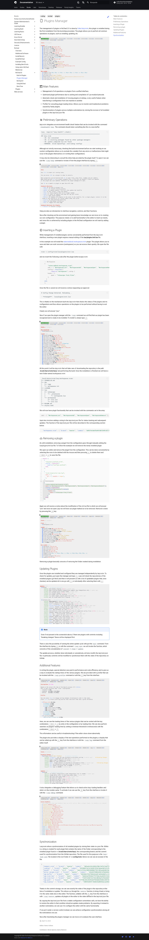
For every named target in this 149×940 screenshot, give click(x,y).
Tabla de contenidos (120, 16)
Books (29, 7)
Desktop (51, 7)
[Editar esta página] (108, 17)
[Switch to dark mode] (78, 2)
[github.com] (126, 936)
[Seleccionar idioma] (83, 2)
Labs (34, 7)
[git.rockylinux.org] (129, 936)
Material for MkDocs (26, 937)
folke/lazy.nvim (83, 28)
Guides (22, 7)
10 (39, 2)
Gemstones (42, 7)
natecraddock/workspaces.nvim (75, 242)
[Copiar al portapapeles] (107, 132)
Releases (59, 7)
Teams (78, 7)
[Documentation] (15, 2)
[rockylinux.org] (133, 936)
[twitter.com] (122, 936)
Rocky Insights (69, 7)
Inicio (16, 7)
